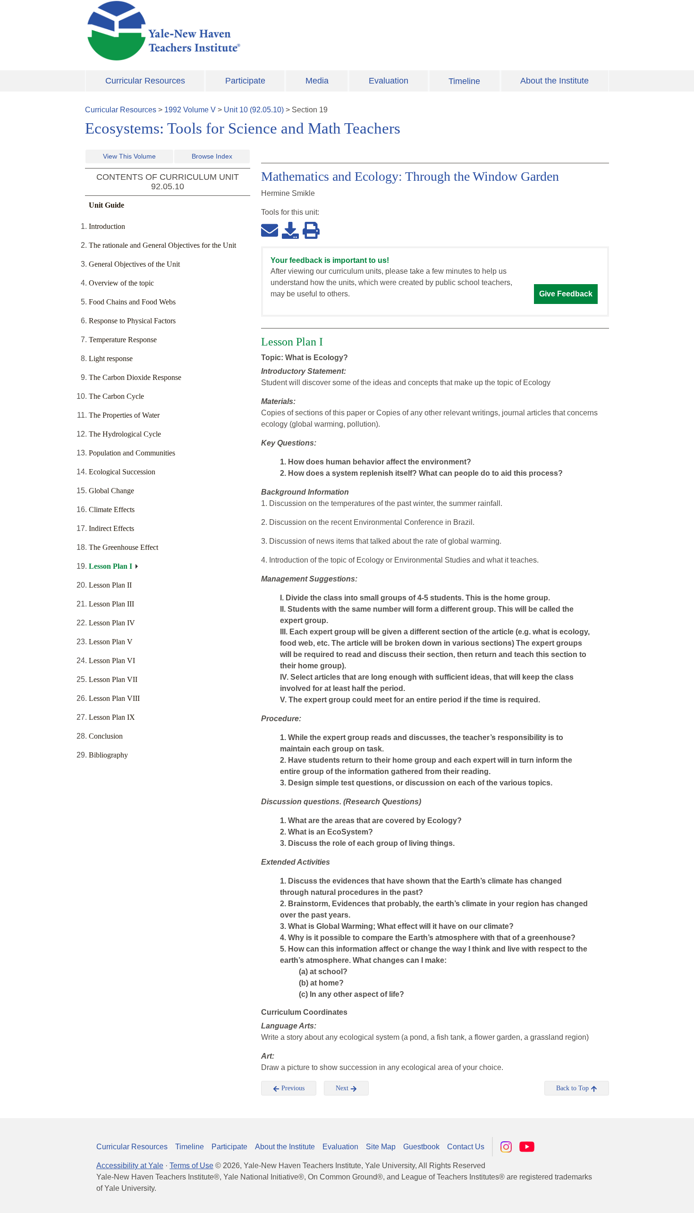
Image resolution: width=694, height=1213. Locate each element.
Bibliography (108, 755)
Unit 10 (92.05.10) (254, 110)
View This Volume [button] (129, 156)
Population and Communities (132, 453)
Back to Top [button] (573, 1088)
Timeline (464, 81)
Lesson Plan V (111, 642)
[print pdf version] (311, 230)
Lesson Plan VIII (114, 698)
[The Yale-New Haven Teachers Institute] (257, 30)
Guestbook (421, 1147)
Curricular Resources (145, 80)
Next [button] (343, 1088)
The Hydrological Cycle (125, 434)
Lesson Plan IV (112, 623)
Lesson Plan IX (112, 717)
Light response (111, 358)
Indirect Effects (111, 528)
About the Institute (554, 80)
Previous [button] (292, 1088)
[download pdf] (290, 230)
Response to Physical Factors (132, 321)
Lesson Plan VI (112, 661)
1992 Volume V (190, 110)
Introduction (107, 226)
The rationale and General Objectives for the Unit (162, 245)
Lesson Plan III (111, 604)
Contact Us (465, 1147)
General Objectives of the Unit (134, 264)
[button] (640, 1196)
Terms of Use (191, 1166)
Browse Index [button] (212, 156)
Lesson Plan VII (113, 679)
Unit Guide (106, 205)
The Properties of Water (124, 415)
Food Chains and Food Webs (132, 302)
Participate (245, 80)
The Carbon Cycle (116, 396)
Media (317, 80)
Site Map (381, 1147)
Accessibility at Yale (129, 1166)
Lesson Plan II (110, 585)
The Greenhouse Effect (123, 547)
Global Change (111, 491)
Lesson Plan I (110, 566)
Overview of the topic (121, 283)
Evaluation (388, 80)
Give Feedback (565, 294)
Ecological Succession (122, 472)
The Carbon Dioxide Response (135, 377)
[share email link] (269, 230)
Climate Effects (112, 509)
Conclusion (106, 736)
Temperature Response (123, 340)
